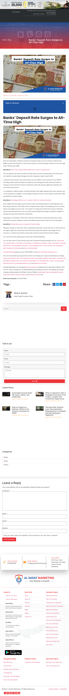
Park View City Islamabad (54, 246)
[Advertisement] (34, 328)
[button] (50, 19)
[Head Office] (48, 562)
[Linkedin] (16, 693)
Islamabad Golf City (9, 263)
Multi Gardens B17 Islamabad (12, 248)
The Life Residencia (43, 261)
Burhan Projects (21, 275)
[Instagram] (13, 693)
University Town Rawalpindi (30, 246)
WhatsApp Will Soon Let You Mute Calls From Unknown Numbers (31, 200)
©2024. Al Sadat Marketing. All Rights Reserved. (18, 689)
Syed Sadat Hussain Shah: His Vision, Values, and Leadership (22, 395)
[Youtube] (10, 693)
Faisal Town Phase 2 (9, 258)
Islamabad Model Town (23, 263)
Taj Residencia (36, 243)
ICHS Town (43, 246)
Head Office (55, 558)
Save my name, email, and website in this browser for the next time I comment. (31, 535)
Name (6, 350)
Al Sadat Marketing (9, 252)
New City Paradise (36, 258)
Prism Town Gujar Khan (23, 258)
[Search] (64, 308)
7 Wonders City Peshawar (24, 243)
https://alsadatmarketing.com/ (47, 252)
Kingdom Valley (47, 243)
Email (6, 359)
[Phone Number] (4, 562)
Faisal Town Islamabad (57, 261)
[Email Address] (24, 562)
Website (5, 528)
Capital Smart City (16, 261)
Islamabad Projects (44, 272)
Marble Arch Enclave (40, 263)
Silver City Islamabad (29, 261)
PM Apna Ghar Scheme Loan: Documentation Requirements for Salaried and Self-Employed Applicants (55, 411)
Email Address (32, 561)
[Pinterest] (19, 693)
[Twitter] (8, 693)
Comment (6, 490)
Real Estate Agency (31, 267)
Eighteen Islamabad (49, 258)
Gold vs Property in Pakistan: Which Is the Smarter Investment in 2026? (20, 410)
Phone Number (12, 561)
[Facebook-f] (5, 693)
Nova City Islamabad (30, 248)
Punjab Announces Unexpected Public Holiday (25, 224)
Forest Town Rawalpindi (14, 246)
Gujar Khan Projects (9, 275)
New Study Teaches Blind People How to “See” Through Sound (30, 170)
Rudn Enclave (11, 243)
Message (7, 367)
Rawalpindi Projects (57, 272)
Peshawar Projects (35, 275)
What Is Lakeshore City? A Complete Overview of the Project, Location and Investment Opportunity (55, 396)
